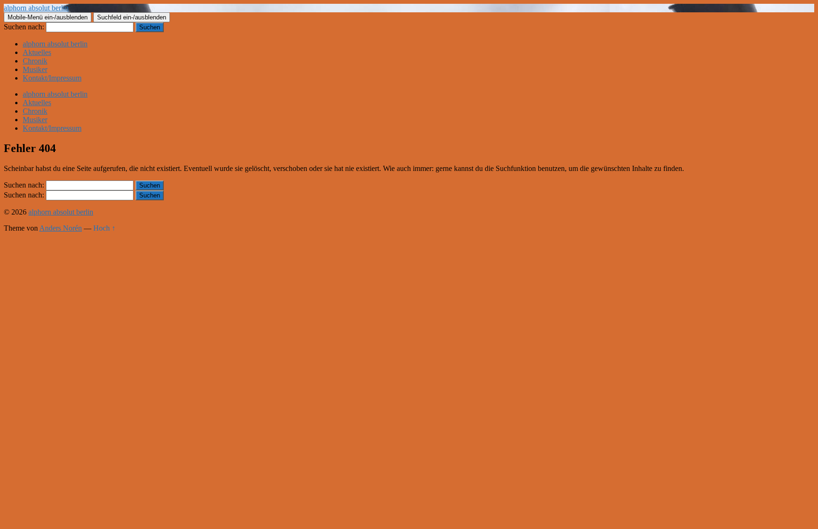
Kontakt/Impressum (52, 78)
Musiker (35, 69)
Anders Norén (60, 228)
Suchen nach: (24, 27)
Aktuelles (37, 52)
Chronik (35, 61)
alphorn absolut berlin (36, 8)
